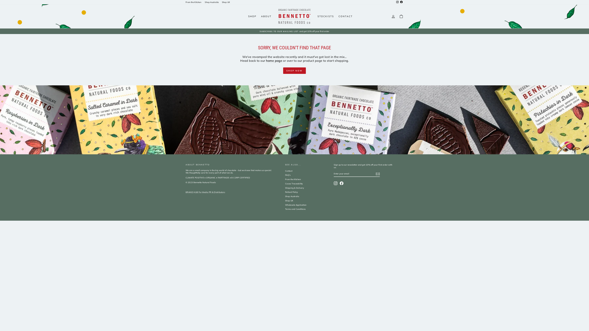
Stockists (326, 16)
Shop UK (226, 2)
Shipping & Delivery (294, 188)
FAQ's (288, 175)
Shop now (294, 70)
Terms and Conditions (295, 209)
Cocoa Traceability (294, 183)
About (266, 16)
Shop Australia (212, 2)
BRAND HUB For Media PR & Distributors (205, 192)
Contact (346, 16)
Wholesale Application (295, 205)
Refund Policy (291, 192)
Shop (252, 16)
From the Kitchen (194, 2)
